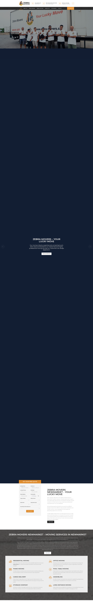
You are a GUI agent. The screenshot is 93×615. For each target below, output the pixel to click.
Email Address (22, 494)
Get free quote (70, 8)
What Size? (22, 502)
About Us (25, 8)
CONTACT (60, 8)
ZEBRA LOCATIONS (40, 8)
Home (21, 8)
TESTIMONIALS (53, 8)
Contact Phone (23, 490)
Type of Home (22, 498)
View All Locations (46, 252)
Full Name (32, 490)
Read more (51, 521)
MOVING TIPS (47, 8)
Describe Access (34, 502)
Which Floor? (33, 498)
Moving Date (33, 494)
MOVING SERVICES (32, 8)
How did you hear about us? (25, 506)
